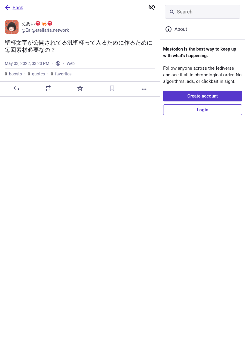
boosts (13, 73)
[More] (144, 89)
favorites (61, 73)
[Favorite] (80, 88)
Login (202, 109)
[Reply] (16, 88)
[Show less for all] (152, 7)
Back (18, 7)
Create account (202, 96)
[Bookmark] (112, 88)
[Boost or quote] (48, 88)
